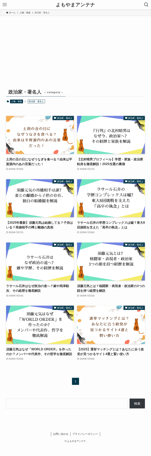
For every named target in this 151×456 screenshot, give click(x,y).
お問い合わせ (60, 433)
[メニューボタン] (4, 4)
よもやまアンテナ (75, 4)
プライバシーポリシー (85, 433)
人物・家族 (16, 101)
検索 (137, 403)
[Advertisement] (75, 45)
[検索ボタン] (146, 4)
